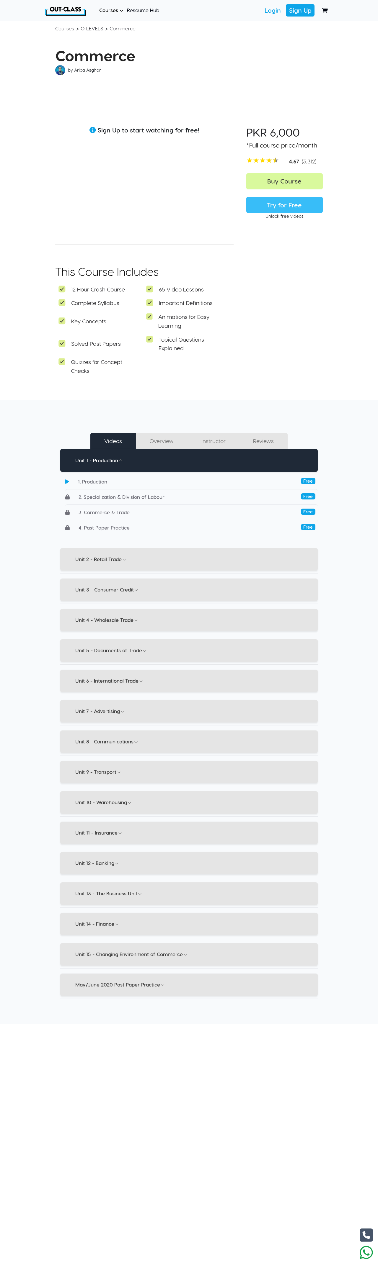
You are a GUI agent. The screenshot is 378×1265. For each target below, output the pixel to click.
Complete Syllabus (95, 302)
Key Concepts (88, 321)
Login (273, 10)
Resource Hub (143, 10)
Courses (109, 10)
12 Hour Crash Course (98, 289)
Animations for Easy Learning (183, 321)
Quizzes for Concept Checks (96, 366)
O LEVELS (92, 28)
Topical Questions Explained (181, 344)
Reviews (263, 440)
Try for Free (284, 205)
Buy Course (284, 181)
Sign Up (300, 10)
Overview (161, 440)
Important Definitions (186, 302)
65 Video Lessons (181, 289)
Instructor (213, 440)
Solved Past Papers (96, 343)
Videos (113, 440)
